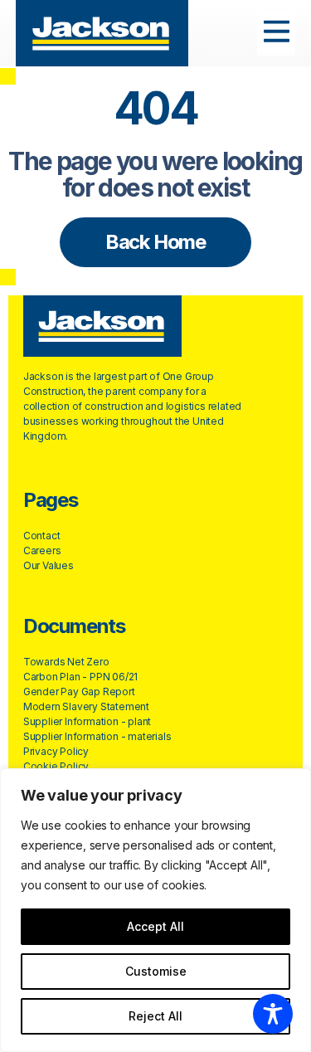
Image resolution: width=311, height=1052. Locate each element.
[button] (276, 33)
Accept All (155, 926)
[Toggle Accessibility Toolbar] (272, 1013)
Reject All (155, 1016)
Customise (156, 971)
